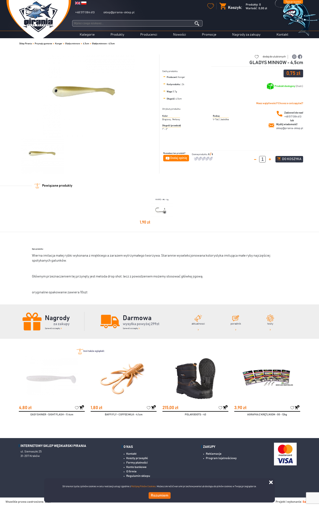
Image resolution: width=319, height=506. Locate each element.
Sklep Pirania (25, 43)
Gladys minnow (72, 43)
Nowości (179, 34)
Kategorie (87, 34)
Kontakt (282, 34)
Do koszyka (291, 159)
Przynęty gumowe (43, 43)
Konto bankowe (136, 467)
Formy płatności (137, 462)
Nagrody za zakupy (246, 34)
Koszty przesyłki (137, 458)
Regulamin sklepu (138, 475)
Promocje (209, 34)
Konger (58, 43)
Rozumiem (159, 495)
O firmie (131, 471)
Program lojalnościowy (221, 458)
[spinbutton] (262, 159)
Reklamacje (214, 453)
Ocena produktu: (200, 154)
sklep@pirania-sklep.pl (119, 12)
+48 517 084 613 (85, 12)
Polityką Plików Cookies (143, 486)
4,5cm (86, 43)
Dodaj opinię (178, 158)
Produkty (117, 34)
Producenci (148, 34)
